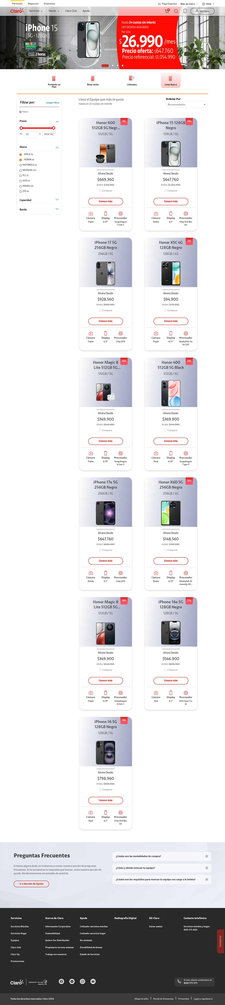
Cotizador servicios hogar (93, 934)
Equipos (15, 940)
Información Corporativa (57, 927)
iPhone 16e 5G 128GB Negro (170, 604)
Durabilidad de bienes (91, 948)
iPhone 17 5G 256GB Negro (105, 245)
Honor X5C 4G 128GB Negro (171, 245)
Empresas (49, 3)
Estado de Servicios (89, 954)
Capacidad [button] (25, 200)
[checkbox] (39, 155)
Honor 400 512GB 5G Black (171, 365)
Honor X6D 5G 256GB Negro (171, 485)
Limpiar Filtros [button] (52, 103)
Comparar (107, 191)
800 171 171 (190, 983)
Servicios (34, 11)
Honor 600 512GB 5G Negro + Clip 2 (105, 126)
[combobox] (187, 104)
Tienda (52, 11)
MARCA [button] (23, 147)
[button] (166, 11)
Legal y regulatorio (203, 999)
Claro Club (71, 11)
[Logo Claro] (17, 10)
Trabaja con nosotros (56, 954)
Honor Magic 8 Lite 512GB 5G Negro (105, 605)
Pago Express (169, 3)
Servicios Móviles (20, 927)
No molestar (86, 940)
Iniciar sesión (155, 927)
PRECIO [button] (23, 121)
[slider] (21, 128)
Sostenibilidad (52, 934)
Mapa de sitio (141, 999)
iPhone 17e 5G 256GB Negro (105, 485)
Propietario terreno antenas (59, 948)
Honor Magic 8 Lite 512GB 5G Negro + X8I (105, 365)
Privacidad (183, 999)
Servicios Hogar (19, 934)
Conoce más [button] (105, 201)
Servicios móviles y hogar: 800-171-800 (197, 928)
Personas (17, 3)
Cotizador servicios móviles (94, 927)
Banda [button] (23, 209)
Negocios (33, 3)
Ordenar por (173, 99)
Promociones (17, 961)
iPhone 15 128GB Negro (170, 125)
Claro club (16, 948)
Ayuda (86, 11)
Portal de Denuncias (163, 999)
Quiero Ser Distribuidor (57, 940)
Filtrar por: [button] (27, 102)
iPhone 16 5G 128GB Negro (105, 724)
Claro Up (15, 954)
